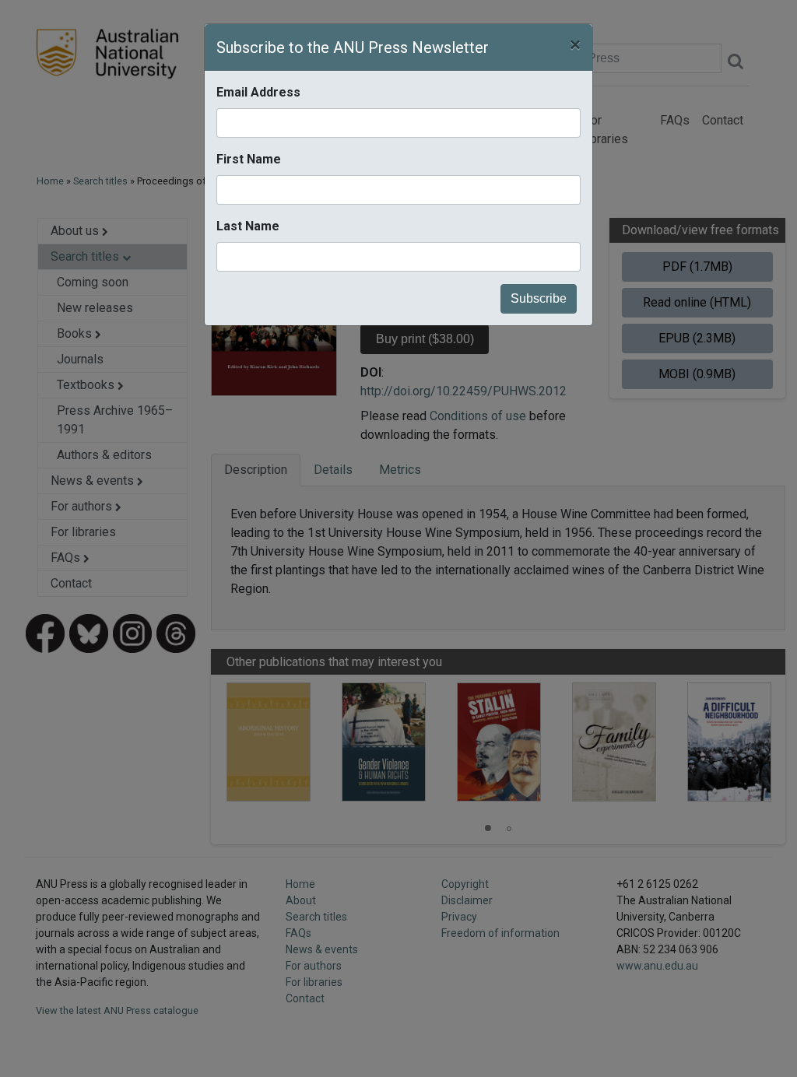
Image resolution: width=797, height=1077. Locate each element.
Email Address (258, 92)
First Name (248, 159)
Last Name (247, 226)
